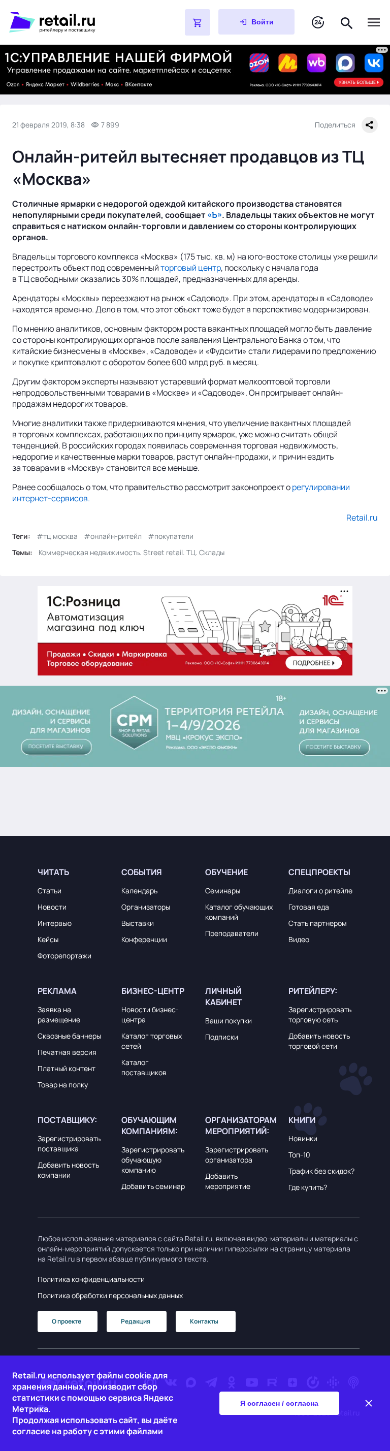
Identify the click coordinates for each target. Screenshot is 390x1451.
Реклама (57, 990)
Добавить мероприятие (227, 1181)
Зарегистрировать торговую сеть (319, 1014)
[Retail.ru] (71, 22)
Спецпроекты (319, 872)
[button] (73, 872)
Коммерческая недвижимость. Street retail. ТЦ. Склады (131, 552)
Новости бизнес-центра (150, 1014)
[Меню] (374, 22)
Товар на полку (63, 1084)
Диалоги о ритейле (320, 890)
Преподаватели (231, 933)
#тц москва (57, 536)
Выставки (137, 923)
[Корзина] (197, 22)
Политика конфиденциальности (91, 1279)
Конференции (144, 939)
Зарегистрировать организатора (236, 1155)
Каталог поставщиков (144, 1067)
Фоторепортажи (64, 955)
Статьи (49, 890)
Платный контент (66, 1068)
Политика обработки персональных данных (110, 1295)
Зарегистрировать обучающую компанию (152, 1160)
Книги (301, 1119)
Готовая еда (308, 907)
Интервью (55, 923)
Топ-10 (299, 1154)
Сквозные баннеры (69, 1036)
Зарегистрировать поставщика (69, 1143)
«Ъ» (214, 214)
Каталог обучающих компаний (239, 912)
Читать (53, 872)
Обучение (226, 872)
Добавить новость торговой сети (319, 1041)
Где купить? (307, 1187)
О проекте (66, 1321)
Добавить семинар (153, 1186)
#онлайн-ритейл (113, 536)
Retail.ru (362, 517)
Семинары (222, 890)
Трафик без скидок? (321, 1171)
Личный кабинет (223, 996)
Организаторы (145, 907)
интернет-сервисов (50, 498)
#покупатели (170, 536)
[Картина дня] (318, 22)
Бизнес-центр (152, 990)
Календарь (139, 890)
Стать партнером (317, 923)
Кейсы (48, 939)
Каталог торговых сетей (151, 1041)
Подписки (221, 1037)
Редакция (135, 1321)
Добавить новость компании (68, 1170)
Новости (52, 907)
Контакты (204, 1321)
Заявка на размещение (59, 1014)
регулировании (321, 487)
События (141, 872)
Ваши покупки (228, 1020)
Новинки (302, 1138)
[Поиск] (347, 22)
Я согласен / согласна (279, 1403)
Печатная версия (67, 1052)
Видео (298, 939)
